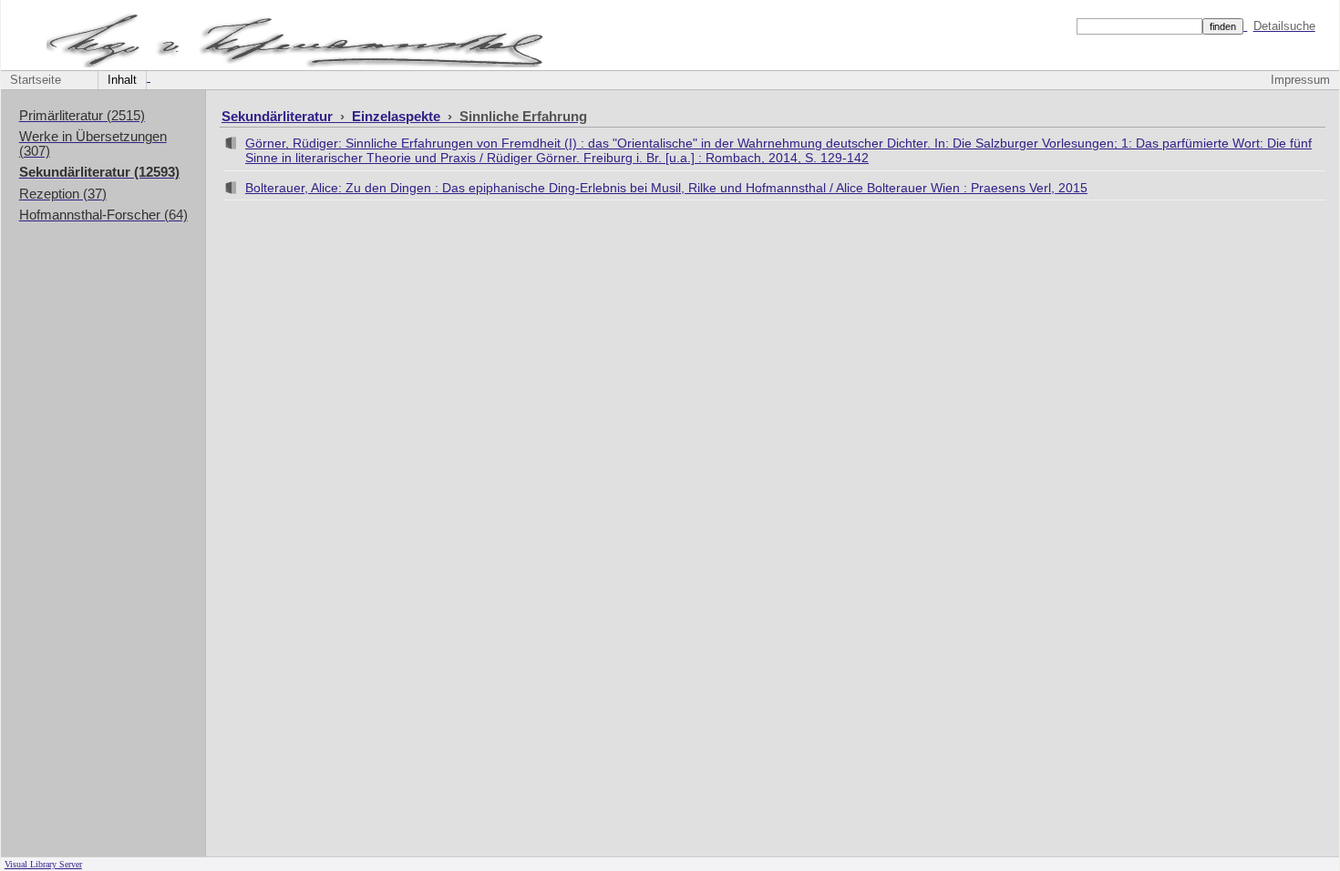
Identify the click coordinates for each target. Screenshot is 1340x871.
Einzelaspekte (398, 116)
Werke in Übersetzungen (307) (93, 144)
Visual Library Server (43, 864)
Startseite (35, 80)
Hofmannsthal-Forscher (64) (103, 215)
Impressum (1300, 80)
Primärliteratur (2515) (82, 115)
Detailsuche (1284, 26)
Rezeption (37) (63, 194)
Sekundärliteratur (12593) (99, 172)
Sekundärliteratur (279, 116)
